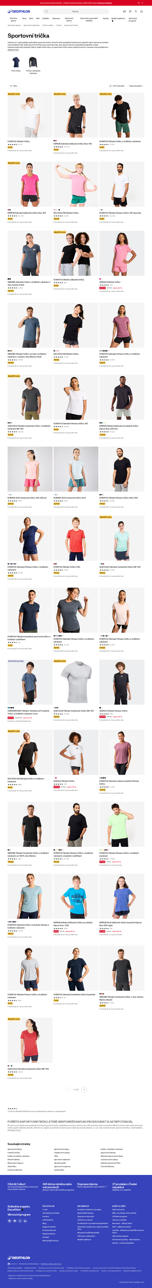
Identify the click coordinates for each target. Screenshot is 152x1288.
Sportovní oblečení (62, 1160)
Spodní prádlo (60, 1163)
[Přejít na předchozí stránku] (68, 1089)
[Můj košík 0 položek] (141, 11)
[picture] (30, 115)
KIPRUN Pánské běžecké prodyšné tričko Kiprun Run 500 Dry (118, 427)
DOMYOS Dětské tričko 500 (67, 567)
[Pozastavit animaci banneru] (139, 3)
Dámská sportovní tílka (110, 1163)
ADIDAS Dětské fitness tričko (113, 711)
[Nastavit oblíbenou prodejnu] (124, 11)
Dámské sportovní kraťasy (112, 1156)
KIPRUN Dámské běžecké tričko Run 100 (73, 144)
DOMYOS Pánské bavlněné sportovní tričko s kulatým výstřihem (29, 638)
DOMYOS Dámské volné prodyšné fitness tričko (119, 782)
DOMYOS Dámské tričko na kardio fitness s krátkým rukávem (28, 926)
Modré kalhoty (14, 1160)
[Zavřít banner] (142, 3)
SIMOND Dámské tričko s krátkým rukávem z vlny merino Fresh (29, 283)
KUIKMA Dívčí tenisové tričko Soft (70, 498)
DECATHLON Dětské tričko (66, 213)
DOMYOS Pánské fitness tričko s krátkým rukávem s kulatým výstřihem (73, 854)
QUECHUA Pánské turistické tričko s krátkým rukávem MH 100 (29, 427)
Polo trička (16, 71)
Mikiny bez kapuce (15, 1163)
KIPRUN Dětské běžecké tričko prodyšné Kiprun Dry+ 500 (73, 924)
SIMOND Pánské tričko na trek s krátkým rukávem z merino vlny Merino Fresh (27, 355)
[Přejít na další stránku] (84, 1089)
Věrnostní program (133, 19)
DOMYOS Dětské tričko (19, 141)
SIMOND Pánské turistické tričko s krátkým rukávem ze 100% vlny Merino (28, 854)
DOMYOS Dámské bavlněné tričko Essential (74, 994)
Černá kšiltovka (107, 1166)
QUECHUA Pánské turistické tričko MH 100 (74, 711)
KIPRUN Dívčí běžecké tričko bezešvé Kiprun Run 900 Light (120, 924)
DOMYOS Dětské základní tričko (69, 279)
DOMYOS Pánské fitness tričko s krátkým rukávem (119, 854)
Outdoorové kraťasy (109, 1160)
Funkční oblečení (15, 1170)
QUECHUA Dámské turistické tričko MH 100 (120, 567)
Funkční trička (14, 1153)
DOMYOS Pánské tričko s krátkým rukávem (120, 141)
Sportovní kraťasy (61, 1149)
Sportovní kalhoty (108, 1153)
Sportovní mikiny (15, 1149)
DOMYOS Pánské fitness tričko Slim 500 (118, 498)
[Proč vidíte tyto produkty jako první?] (110, 86)
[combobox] (136, 86)
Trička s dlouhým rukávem (33, 72)
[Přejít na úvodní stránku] (19, 11)
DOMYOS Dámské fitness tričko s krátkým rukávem (119, 355)
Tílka (56, 1156)
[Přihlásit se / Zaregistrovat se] (136, 11)
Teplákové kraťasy (62, 1153)
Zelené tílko (59, 1170)
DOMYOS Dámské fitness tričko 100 (71, 423)
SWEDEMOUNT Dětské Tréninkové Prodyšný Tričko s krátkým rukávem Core (28, 712)
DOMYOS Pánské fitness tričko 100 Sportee (120, 213)
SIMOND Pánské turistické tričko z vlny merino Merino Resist (121, 998)
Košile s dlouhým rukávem (112, 1149)
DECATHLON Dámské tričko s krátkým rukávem (26, 780)
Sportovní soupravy (62, 1166)
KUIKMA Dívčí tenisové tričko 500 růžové (27, 498)
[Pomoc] (130, 11)
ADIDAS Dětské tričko (109, 282)
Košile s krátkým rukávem (19, 1156)
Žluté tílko (12, 1166)
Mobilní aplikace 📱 (118, 19)
